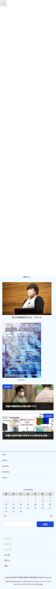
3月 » (51, 516)
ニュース (8, 549)
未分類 (7, 555)
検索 (45, 524)
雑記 (6, 566)
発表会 (7, 560)
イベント (8, 539)
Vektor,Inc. (30, 584)
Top (3, 454)
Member (6, 472)
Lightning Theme (33, 581)
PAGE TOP (51, 568)
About (4, 460)
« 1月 (4, 516)
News (4, 477)
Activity (5, 466)
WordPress (18, 581)
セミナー (8, 544)
